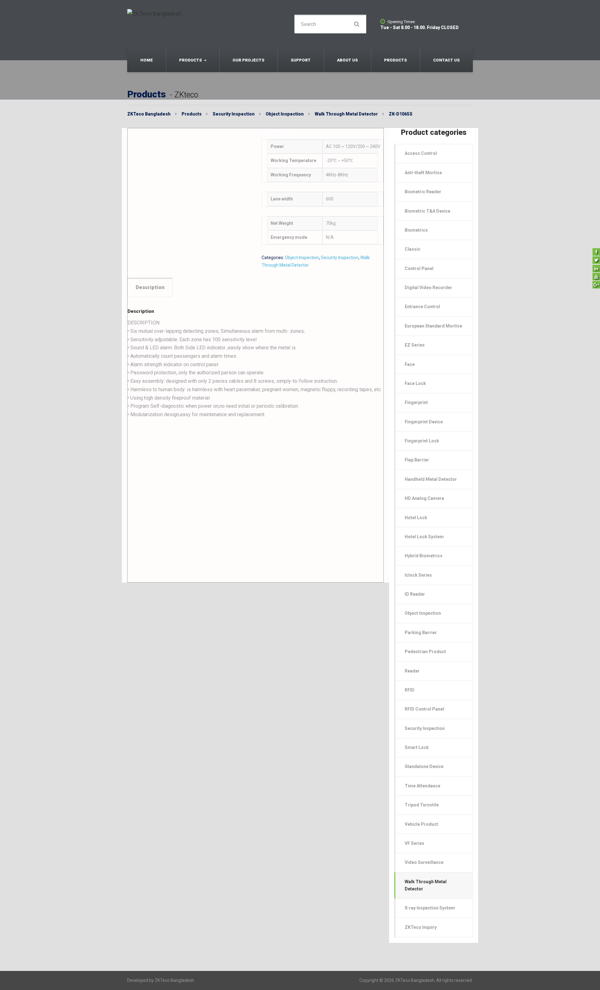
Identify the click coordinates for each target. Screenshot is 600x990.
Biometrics (416, 230)
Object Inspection (302, 257)
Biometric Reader (423, 191)
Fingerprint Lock (422, 440)
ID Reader (415, 594)
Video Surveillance (424, 862)
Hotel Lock (416, 517)
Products (190, 60)
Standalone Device (424, 766)
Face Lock (415, 383)
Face (410, 364)
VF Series (414, 843)
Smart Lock (417, 747)
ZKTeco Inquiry (421, 927)
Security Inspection (339, 257)
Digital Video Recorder (428, 287)
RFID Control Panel (424, 709)
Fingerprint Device (424, 421)
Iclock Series (418, 575)
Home (146, 60)
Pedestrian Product (425, 651)
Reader (412, 670)
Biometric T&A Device (427, 211)
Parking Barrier (421, 632)
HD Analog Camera (424, 498)
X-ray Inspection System (430, 907)
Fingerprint (416, 402)
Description (150, 287)
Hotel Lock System (424, 536)
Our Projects (248, 60)
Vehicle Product (421, 824)
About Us (347, 60)
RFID (409, 689)
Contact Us (446, 60)
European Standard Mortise (433, 325)
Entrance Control (422, 306)
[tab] (150, 287)
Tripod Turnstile (422, 804)
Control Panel (419, 268)
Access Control (421, 153)
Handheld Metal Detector (431, 479)
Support (301, 60)
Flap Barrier (417, 459)
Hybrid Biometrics (423, 555)
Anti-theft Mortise (423, 172)
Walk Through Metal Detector (426, 885)
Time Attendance (422, 785)
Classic (412, 249)
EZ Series (415, 344)
